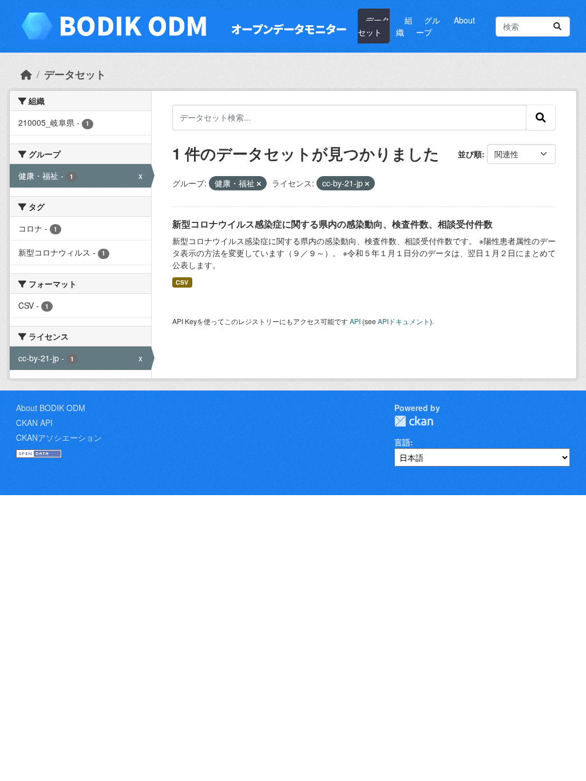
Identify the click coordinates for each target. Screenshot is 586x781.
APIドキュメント (404, 321)
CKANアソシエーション (59, 437)
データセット (374, 26)
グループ (428, 26)
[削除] (259, 183)
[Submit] (557, 27)
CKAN (413, 421)
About (464, 20)
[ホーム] (26, 74)
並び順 (470, 154)
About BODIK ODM (50, 407)
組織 (404, 26)
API (355, 321)
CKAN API (34, 422)
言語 (402, 442)
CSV (182, 282)
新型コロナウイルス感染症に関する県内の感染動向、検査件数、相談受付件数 (332, 223)
